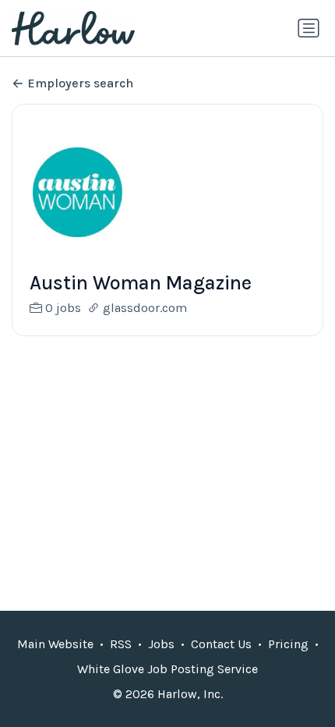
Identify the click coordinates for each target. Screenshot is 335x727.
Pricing (288, 644)
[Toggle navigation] (308, 28)
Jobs (161, 644)
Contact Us (221, 644)
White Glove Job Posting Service (167, 668)
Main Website (55, 644)
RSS (121, 644)
